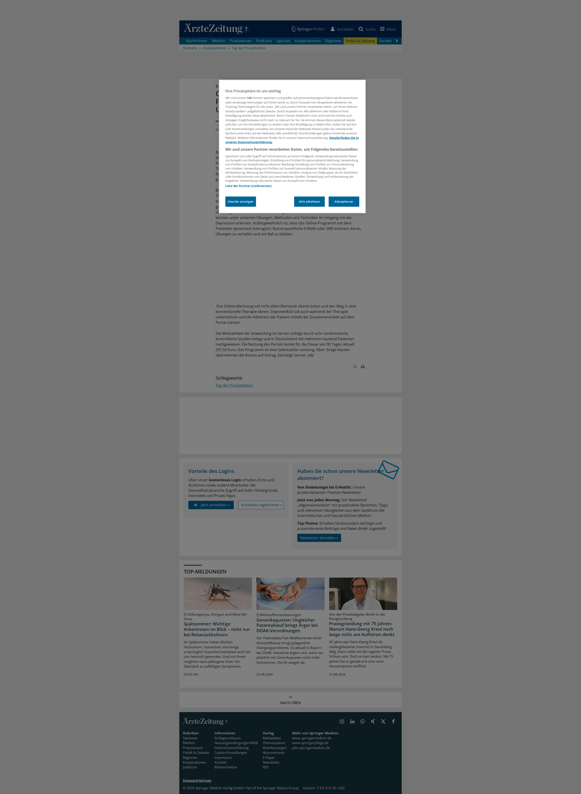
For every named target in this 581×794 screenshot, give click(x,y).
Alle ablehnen (309, 201)
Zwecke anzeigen (241, 201)
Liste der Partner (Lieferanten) (248, 186)
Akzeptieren (344, 201)
